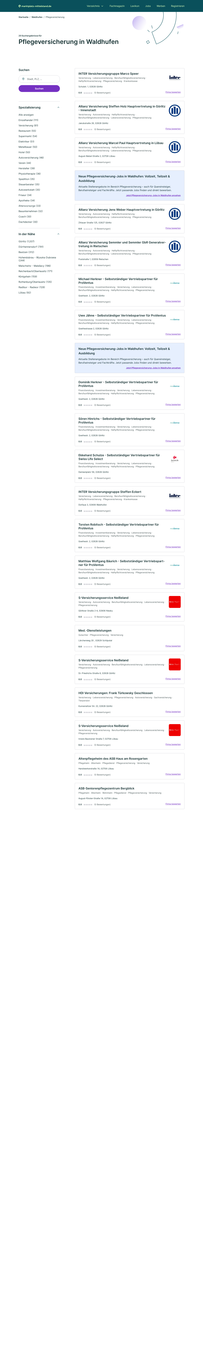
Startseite (23, 17)
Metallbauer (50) (28, 146)
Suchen (39, 88)
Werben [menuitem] (161, 5)
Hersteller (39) (27, 168)
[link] (129, 82)
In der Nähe (27, 234)
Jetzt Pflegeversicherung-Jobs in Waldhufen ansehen (153, 195)
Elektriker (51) (26, 141)
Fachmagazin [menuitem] (117, 5)
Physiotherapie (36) (30, 173)
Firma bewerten (173, 92)
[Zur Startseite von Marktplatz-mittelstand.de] (35, 6)
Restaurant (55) (27, 130)
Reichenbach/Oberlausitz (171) (35, 271)
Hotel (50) (24, 152)
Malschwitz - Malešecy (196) (35, 265)
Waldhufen (37, 17)
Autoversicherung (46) (31, 157)
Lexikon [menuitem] (134, 5)
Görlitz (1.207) (26, 241)
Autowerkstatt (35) (29, 189)
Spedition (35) (27, 179)
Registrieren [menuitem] (177, 5)
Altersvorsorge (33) (30, 205)
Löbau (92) (25, 292)
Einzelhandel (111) (28, 120)
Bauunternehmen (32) (31, 211)
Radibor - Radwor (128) (32, 287)
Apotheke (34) (27, 200)
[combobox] (39, 79)
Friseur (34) (25, 195)
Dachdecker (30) (28, 221)
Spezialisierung (30, 107)
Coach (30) (25, 216)
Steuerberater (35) (29, 184)
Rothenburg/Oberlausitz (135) (35, 281)
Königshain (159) (28, 276)
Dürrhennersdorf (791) (31, 246)
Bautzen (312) (26, 252)
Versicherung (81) (28, 125)
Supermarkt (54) (28, 136)
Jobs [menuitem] (148, 5)
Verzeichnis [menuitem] (93, 5)
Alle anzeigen (26, 114)
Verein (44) (25, 162)
